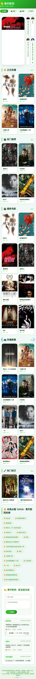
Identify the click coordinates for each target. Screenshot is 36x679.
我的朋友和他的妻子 (28, 28)
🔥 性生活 (7, 518)
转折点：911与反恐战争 (12, 26)
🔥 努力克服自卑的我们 (11, 580)
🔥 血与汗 (17, 565)
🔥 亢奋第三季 (8, 556)
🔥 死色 (26, 537)
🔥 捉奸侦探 (7, 551)
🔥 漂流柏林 (7, 523)
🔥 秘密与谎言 (21, 532)
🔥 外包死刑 (27, 561)
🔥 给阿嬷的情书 (20, 518)
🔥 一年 (6, 565)
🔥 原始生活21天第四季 (11, 542)
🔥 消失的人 (7, 532)
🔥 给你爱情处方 (9, 570)
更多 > (32, 70)
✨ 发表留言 (11, 612)
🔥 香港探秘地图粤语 (10, 575)
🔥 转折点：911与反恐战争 (12, 528)
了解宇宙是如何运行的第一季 (32, 53)
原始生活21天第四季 (28, 49)
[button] (14, 677)
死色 (32, 22)
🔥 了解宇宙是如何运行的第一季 (14, 547)
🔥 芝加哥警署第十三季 (11, 561)
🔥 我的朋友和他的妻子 (11, 537)
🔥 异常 (19, 551)
